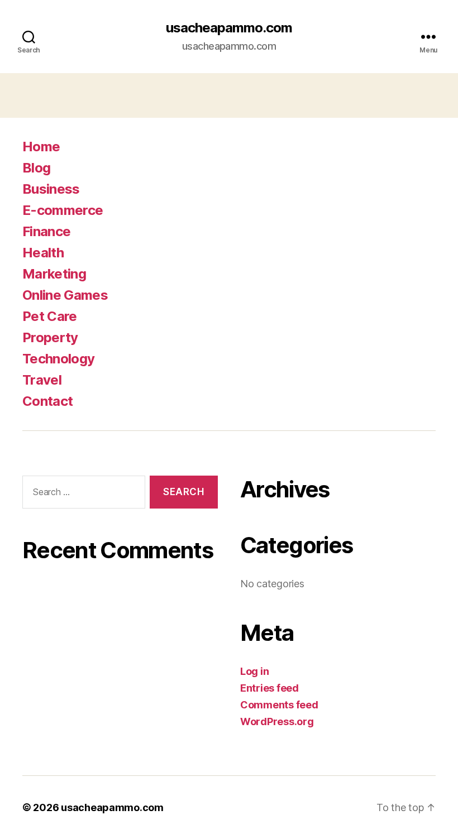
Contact (47, 401)
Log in (254, 671)
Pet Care (49, 316)
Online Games (65, 295)
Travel (41, 380)
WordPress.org (277, 721)
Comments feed (279, 705)
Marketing (54, 274)
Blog (36, 168)
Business (51, 189)
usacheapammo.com (229, 28)
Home (41, 146)
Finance (46, 231)
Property (50, 337)
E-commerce (62, 210)
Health (43, 252)
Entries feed (269, 688)
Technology (58, 359)
